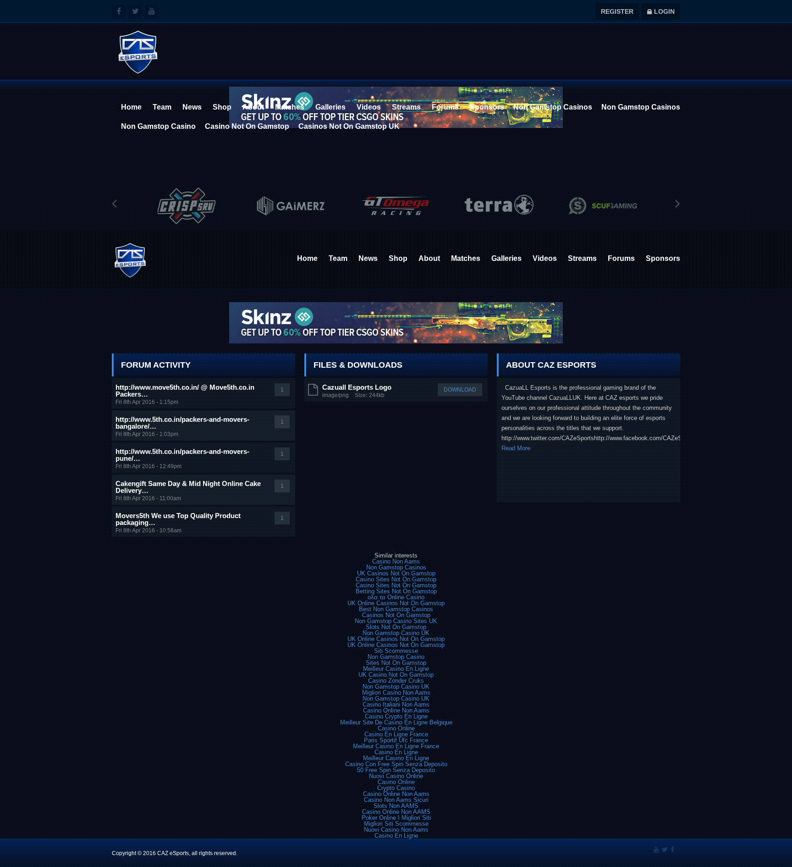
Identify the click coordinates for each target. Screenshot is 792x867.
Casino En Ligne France (396, 734)
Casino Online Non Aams (396, 710)
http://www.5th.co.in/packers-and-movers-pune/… (182, 455)
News (192, 107)
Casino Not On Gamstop (247, 126)
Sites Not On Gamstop (396, 662)
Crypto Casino (396, 787)
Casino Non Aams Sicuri (396, 799)
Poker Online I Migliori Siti (396, 817)
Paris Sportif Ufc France (396, 740)
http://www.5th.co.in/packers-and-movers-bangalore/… (182, 423)
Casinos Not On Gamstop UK (349, 126)
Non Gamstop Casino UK (396, 633)
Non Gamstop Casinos (552, 107)
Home (131, 107)
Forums (445, 107)
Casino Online (396, 728)
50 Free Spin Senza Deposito (396, 770)
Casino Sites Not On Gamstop (396, 579)
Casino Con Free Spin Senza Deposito (396, 764)
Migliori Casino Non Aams (396, 692)
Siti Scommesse (396, 650)
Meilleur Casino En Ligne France (396, 746)
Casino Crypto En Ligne (396, 716)
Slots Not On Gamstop (396, 627)
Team (162, 107)
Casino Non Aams (396, 561)
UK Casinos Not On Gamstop (396, 573)
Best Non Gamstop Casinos (396, 609)
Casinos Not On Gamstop (396, 615)
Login (661, 11)
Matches (289, 107)
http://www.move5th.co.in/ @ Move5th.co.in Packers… (185, 391)
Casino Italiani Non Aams (396, 704)
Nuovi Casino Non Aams (396, 829)
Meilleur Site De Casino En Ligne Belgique (396, 722)
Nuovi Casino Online (396, 776)
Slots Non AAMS (396, 805)
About (253, 107)
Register (617, 11)
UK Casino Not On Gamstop (396, 674)
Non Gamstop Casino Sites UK (396, 621)
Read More (515, 448)
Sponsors (487, 107)
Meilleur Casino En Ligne (396, 668)
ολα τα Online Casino (396, 597)
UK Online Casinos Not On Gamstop (396, 603)
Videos (369, 107)
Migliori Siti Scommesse (396, 823)
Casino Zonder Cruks (396, 680)
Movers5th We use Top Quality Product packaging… (178, 519)
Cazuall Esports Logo (356, 387)
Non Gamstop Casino (158, 126)
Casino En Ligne (396, 752)
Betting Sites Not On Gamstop (396, 591)
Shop (222, 107)
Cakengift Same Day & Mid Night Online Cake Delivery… (188, 487)
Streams (406, 107)
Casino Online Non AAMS (396, 811)
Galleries (330, 107)
